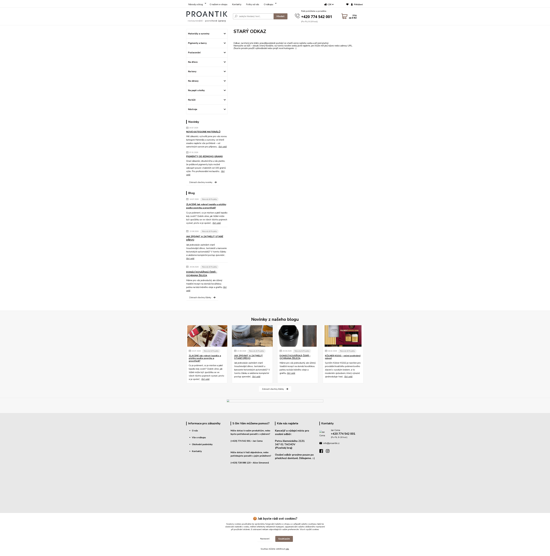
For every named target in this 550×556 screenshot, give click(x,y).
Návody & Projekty (209, 199)
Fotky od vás (252, 4)
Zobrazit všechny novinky (200, 182)
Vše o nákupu (199, 437)
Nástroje (192, 109)
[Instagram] (329, 451)
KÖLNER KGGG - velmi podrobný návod (343, 357)
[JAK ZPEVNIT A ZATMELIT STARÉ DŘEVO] (252, 336)
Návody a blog (195, 4)
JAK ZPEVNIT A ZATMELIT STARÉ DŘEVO (204, 238)
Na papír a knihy (196, 90)
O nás (195, 430)
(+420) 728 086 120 (241, 462)
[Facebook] (322, 451)
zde (287, 549)
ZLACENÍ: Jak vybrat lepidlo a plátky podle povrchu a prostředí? (206, 206)
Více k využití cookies (309, 529)
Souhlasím (284, 538)
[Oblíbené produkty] (347, 6)
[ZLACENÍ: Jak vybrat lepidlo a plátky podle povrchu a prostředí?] (206, 336)
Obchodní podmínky (202, 444)
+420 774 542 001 (316, 16)
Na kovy (192, 71)
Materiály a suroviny (198, 33)
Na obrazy (193, 81)
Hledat (280, 16)
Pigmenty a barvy (197, 43)
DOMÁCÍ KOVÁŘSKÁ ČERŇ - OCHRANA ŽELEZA (201, 273)
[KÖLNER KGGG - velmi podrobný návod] (343, 336)
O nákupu (268, 4)
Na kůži (192, 99)
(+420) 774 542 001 (241, 441)
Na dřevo (193, 62)
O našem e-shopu (218, 4)
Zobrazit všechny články (200, 297)
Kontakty (236, 4)
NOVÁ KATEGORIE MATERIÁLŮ (203, 131)
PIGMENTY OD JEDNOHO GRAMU (204, 156)
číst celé (223, 146)
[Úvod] (208, 16)
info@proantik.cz (331, 443)
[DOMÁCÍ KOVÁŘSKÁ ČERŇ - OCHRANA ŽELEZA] (297, 336)
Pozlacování (194, 52)
